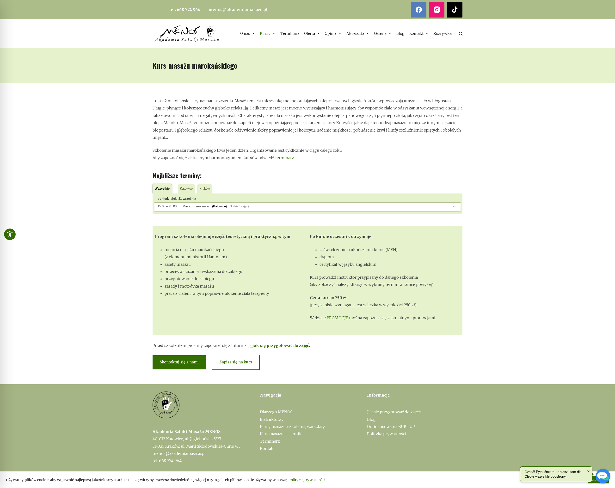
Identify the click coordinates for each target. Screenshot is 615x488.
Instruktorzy (271, 419)
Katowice (186, 188)
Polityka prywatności (386, 433)
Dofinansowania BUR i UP (391, 426)
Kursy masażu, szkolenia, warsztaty (292, 426)
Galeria (380, 33)
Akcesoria (355, 33)
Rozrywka (442, 33)
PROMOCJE (337, 317)
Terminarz (289, 33)
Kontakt (416, 33)
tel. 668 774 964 (184, 9)
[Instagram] (436, 10)
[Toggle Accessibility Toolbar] (10, 234)
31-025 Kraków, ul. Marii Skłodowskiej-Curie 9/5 (196, 446)
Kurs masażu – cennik (280, 433)
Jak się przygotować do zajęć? (394, 412)
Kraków (204, 188)
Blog (400, 33)
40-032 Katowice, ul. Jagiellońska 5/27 (187, 438)
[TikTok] (454, 10)
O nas (245, 33)
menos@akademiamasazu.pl (238, 9)
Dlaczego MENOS (276, 412)
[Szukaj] (460, 34)
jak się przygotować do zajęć (280, 345)
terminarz (284, 157)
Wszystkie (162, 188)
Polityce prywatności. (307, 480)
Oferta (309, 33)
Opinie (331, 33)
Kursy (265, 33)
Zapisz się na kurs (235, 362)
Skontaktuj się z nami (179, 362)
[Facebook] (418, 10)
